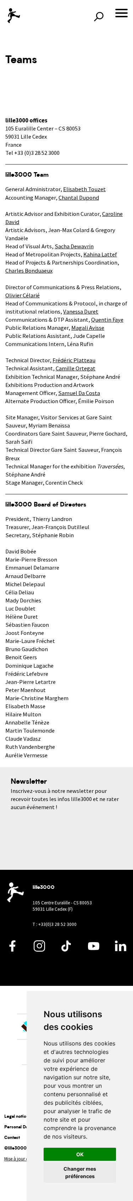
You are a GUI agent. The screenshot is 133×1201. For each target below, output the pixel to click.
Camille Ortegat (75, 368)
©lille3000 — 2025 (24, 1148)
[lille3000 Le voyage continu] (13, 16)
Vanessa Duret (80, 311)
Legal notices (17, 1117)
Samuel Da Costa (79, 393)
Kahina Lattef (100, 254)
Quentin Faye (107, 319)
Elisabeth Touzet (84, 189)
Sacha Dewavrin (74, 246)
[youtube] (94, 950)
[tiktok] (67, 950)
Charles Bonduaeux (28, 270)
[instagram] (39, 950)
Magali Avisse (87, 328)
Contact (12, 1138)
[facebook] (12, 950)
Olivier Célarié (22, 295)
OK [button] (80, 1154)
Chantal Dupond (79, 197)
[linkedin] (120, 950)
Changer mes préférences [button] (79, 1172)
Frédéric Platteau (73, 360)
